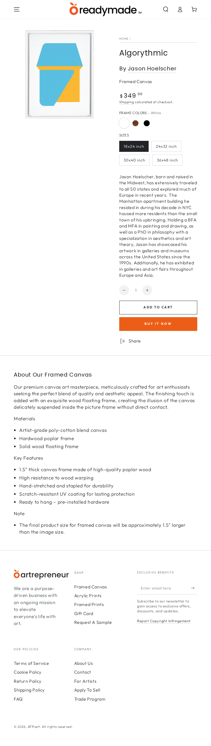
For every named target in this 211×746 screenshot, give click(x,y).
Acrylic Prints (88, 595)
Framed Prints (89, 604)
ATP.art (34, 727)
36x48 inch (167, 160)
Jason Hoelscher (152, 68)
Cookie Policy (27, 672)
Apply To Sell (87, 690)
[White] (124, 123)
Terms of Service (31, 663)
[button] (166, 9)
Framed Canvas (90, 586)
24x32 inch (166, 146)
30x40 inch (134, 160)
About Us (83, 663)
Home (124, 38)
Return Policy (27, 681)
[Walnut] (135, 123)
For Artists (85, 681)
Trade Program (90, 699)
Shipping (126, 102)
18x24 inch (134, 146)
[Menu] (17, 9)
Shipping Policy (29, 690)
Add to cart (158, 307)
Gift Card (83, 613)
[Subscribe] (194, 588)
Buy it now (158, 324)
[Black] (147, 123)
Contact (82, 672)
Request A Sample (93, 622)
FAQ (18, 699)
